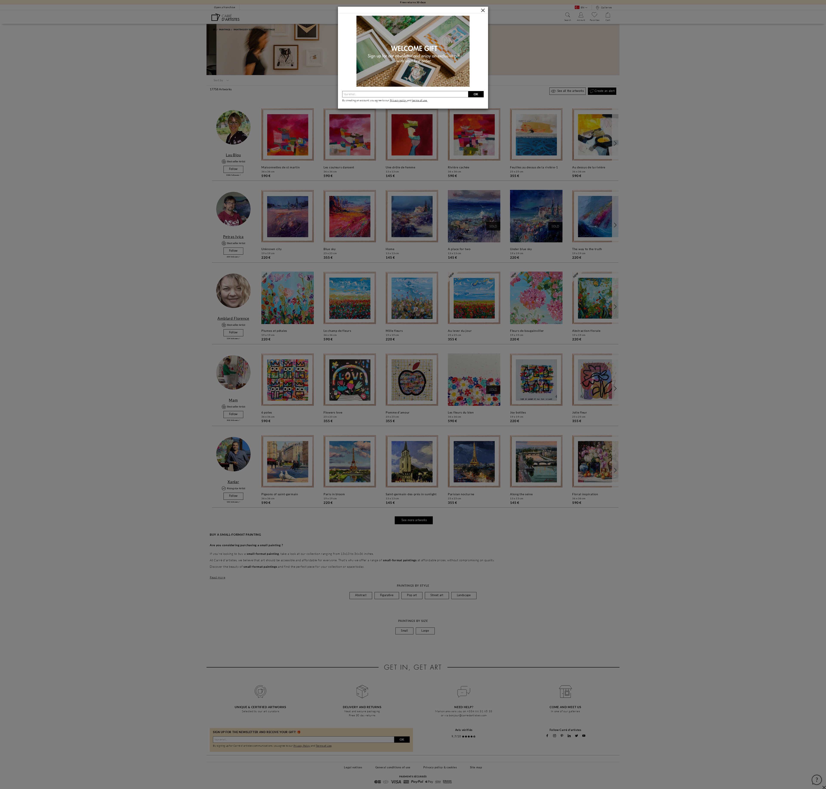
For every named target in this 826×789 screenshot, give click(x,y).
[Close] (483, 10)
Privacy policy (398, 100)
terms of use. (419, 100)
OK (476, 94)
